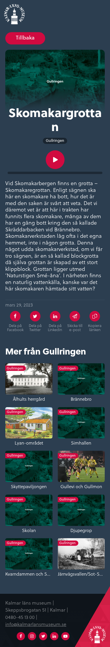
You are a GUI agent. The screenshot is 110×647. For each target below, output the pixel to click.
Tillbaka (25, 37)
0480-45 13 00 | (21, 616)
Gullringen (55, 140)
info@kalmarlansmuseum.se (35, 623)
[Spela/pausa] (55, 159)
